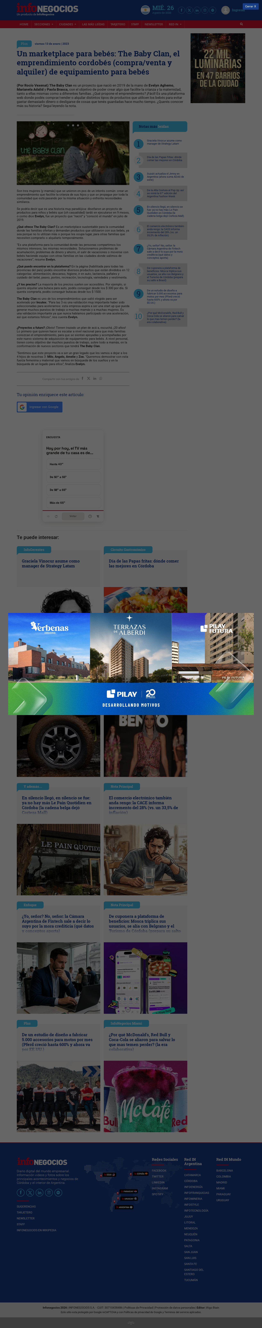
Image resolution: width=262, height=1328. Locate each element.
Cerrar (249, 6)
